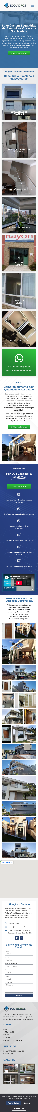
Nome (7, 951)
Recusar (27, 1103)
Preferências (19, 1108)
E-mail (7, 976)
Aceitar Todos (13, 1103)
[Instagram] (21, 938)
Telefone (8, 957)
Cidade (7, 970)
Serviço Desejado (11, 963)
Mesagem (8, 982)
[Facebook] (17, 938)
